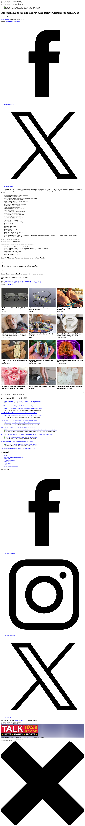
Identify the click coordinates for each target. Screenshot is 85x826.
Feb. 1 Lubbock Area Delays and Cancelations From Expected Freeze (19, 413)
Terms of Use (7, 461)
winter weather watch (53, 283)
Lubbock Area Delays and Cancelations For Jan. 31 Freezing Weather (19, 420)
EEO (5, 455)
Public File (7, 458)
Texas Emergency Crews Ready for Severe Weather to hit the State (18, 427)
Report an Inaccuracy (9, 460)
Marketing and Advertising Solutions (13, 457)
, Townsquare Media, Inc (20, 720)
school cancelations (13, 283)
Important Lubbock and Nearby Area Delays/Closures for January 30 (23, 281)
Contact (6, 464)
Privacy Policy (8, 463)
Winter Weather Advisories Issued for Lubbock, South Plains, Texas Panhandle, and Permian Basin (27, 434)
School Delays (22, 283)
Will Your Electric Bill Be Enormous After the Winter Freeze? (17, 441)
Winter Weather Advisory (40, 283)
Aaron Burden (9, 21)
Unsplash (17, 21)
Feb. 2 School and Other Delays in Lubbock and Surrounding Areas (18, 405)
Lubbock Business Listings (11, 466)
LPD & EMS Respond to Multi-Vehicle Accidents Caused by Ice (18, 448)
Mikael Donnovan (5, 19)
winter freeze (30, 283)
